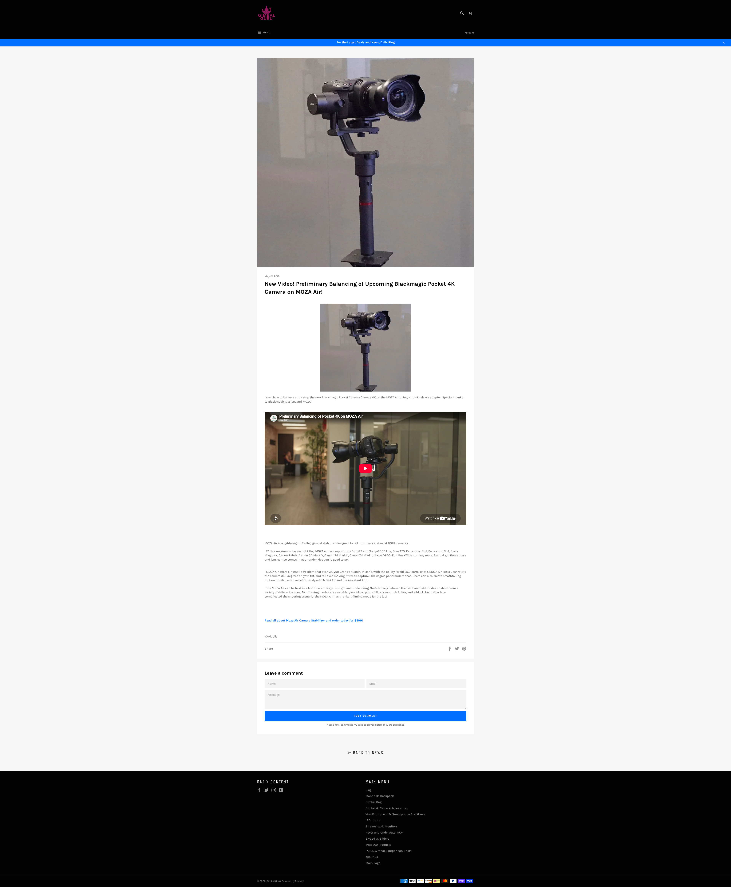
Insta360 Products (378, 844)
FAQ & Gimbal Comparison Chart (388, 851)
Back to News (367, 752)
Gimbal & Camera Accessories (387, 808)
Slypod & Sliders (377, 838)
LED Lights (373, 820)
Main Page (373, 863)
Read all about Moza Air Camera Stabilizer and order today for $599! (314, 620)
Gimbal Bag (373, 802)
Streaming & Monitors (381, 826)
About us (372, 857)
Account (469, 32)
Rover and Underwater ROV (384, 832)
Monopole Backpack (380, 796)
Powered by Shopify (293, 881)
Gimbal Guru (274, 881)
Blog (369, 790)
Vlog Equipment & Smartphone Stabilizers (395, 814)
